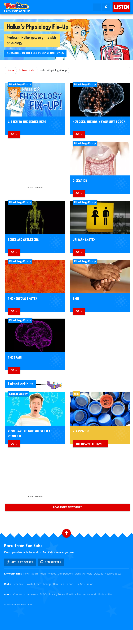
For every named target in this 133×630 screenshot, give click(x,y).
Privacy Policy (57, 594)
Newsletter (53, 562)
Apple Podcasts (22, 562)
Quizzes (98, 574)
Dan (55, 584)
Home (11, 70)
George (47, 584)
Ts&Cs (43, 594)
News (26, 574)
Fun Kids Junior (83, 584)
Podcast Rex (105, 594)
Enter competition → (90, 444)
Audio (43, 574)
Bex (62, 584)
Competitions (66, 574)
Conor (69, 584)
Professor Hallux (27, 70)
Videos (52, 574)
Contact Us (19, 594)
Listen (121, 7)
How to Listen (33, 584)
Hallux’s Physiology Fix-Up (53, 70)
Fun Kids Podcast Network (81, 594)
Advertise (32, 594)
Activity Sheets (83, 574)
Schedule (18, 584)
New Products (113, 574)
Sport (34, 574)
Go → (14, 134)
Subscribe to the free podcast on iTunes (35, 53)
